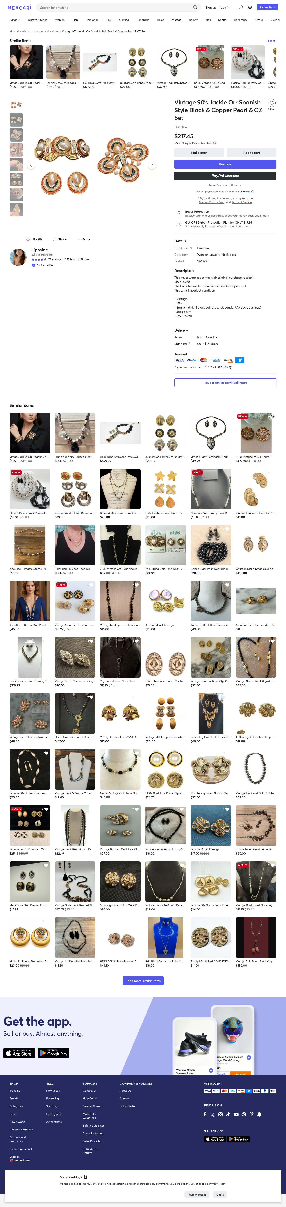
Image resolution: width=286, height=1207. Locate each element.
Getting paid (54, 1114)
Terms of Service (242, 202)
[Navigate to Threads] (251, 1114)
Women (26, 31)
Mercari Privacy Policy (212, 202)
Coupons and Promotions (18, 1139)
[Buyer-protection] (214, 143)
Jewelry (39, 31)
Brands (14, 1098)
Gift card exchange (21, 1129)
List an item (267, 7)
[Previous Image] (31, 165)
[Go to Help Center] (190, 248)
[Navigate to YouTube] (236, 1114)
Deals (13, 1114)
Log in (225, 7)
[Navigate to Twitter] (213, 1114)
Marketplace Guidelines (90, 1116)
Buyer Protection (93, 1133)
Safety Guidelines (93, 1125)
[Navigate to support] (207, 1091)
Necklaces (53, 31)
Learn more (262, 215)
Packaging (52, 1098)
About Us (125, 1090)
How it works (17, 1121)
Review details (197, 1194)
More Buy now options (223, 185)
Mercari (14, 31)
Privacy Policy (217, 1183)
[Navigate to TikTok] (228, 1114)
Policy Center (128, 1106)
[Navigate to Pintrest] (244, 1114)
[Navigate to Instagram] (220, 1114)
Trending (15, 1090)
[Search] (195, 7)
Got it (220, 1194)
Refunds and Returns (90, 1151)
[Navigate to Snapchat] (259, 1114)
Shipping (51, 1106)
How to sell (53, 1090)
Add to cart (251, 153)
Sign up (211, 7)
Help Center (90, 1098)
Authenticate (54, 1121)
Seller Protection (93, 1141)
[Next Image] (152, 165)
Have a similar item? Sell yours (225, 382)
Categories (16, 1106)
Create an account (21, 1149)
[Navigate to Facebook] (205, 1114)
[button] (241, 7)
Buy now (225, 164)
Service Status (91, 1106)
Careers (124, 1098)
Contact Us (89, 1090)
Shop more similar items (143, 981)
